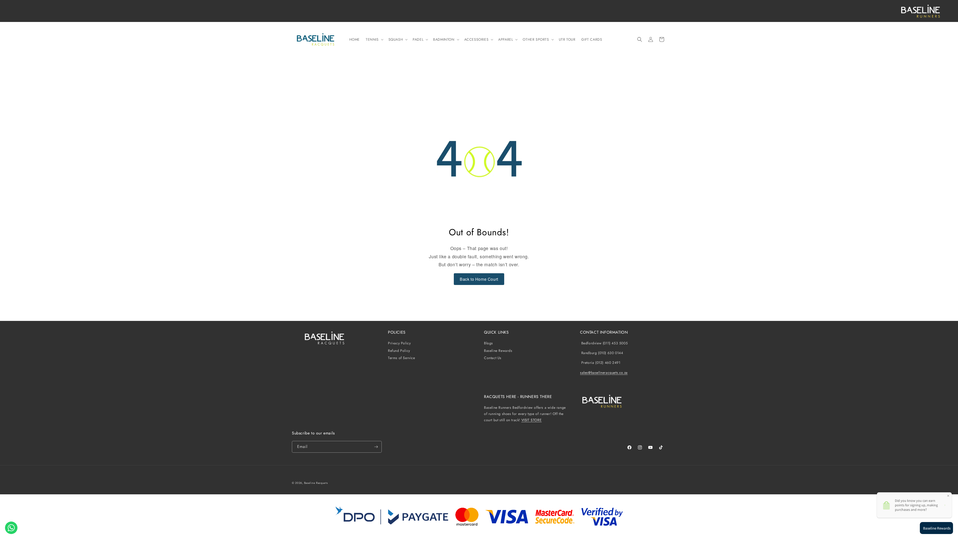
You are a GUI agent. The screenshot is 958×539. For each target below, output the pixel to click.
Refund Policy (399, 350)
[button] (374, 39)
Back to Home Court (479, 279)
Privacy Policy (399, 343)
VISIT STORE (531, 419)
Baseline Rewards (498, 350)
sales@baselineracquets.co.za (604, 372)
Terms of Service (401, 357)
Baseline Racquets (316, 483)
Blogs (488, 343)
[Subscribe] (375, 447)
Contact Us (492, 357)
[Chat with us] (11, 528)
